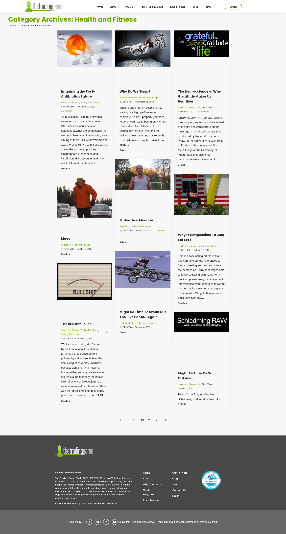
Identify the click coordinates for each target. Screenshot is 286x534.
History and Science (90, 102)
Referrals (112, 503)
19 (142, 420)
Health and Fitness (70, 102)
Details (64, 168)
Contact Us (179, 490)
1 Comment (66, 111)
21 (157, 420)
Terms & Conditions (93, 503)
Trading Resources (148, 323)
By (67, 106)
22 (165, 420)
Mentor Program (148, 492)
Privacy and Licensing (67, 503)
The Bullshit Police (76, 324)
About (146, 478)
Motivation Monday (136, 220)
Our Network (180, 472)
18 (134, 420)
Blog (175, 478)
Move (65, 238)
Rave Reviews (151, 500)
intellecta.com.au (209, 521)
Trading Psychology (148, 97)
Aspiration (124, 226)
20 (149, 420)
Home (146, 472)
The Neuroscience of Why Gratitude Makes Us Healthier (199, 96)
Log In (175, 496)
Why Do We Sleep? (134, 91)
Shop (175, 484)
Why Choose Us (152, 484)
